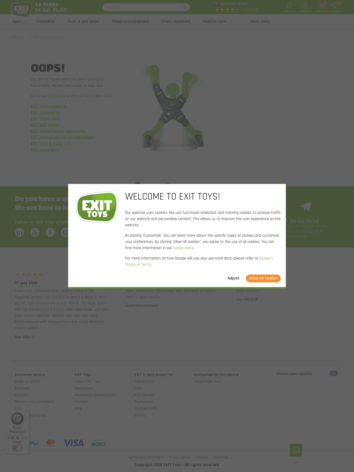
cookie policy (183, 248)
